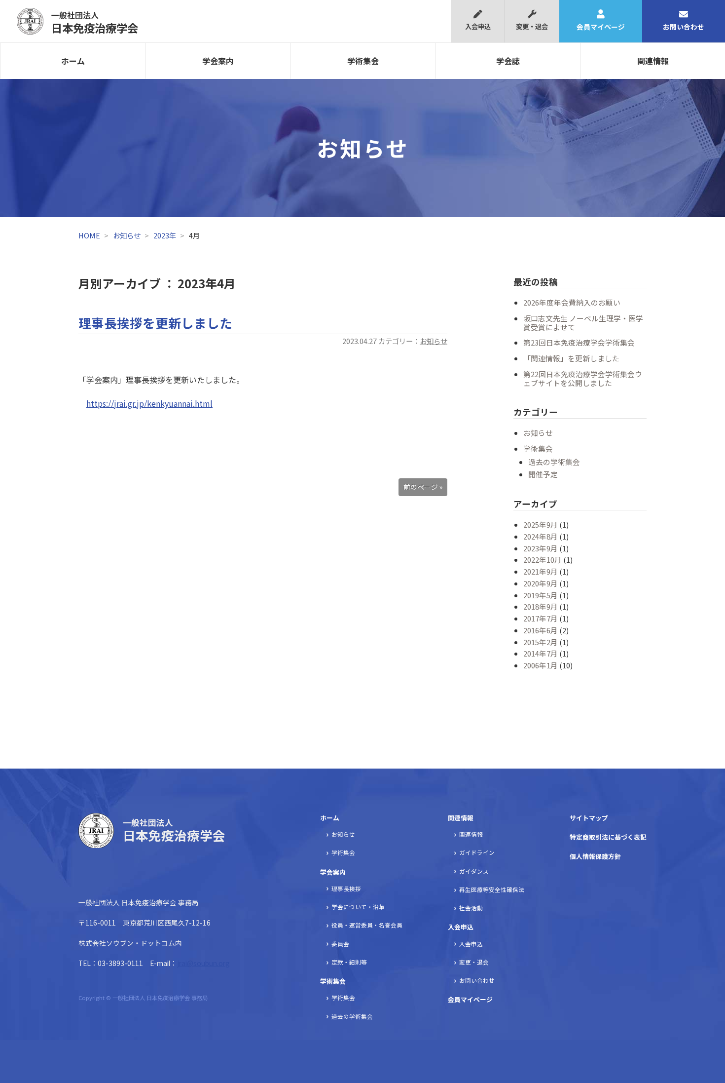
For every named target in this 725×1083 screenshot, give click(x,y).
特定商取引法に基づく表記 (608, 837)
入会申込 (478, 26)
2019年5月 (540, 595)
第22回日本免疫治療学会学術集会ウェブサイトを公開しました (582, 378)
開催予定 (543, 474)
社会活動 (471, 908)
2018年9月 (540, 606)
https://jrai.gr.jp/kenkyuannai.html (149, 403)
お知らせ (127, 235)
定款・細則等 (349, 962)
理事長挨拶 (346, 888)
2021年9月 (540, 571)
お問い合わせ (683, 27)
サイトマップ (589, 817)
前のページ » (422, 487)
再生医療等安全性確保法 (491, 889)
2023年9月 (540, 548)
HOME (89, 235)
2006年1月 (540, 665)
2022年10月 (542, 559)
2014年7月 (540, 653)
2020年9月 (540, 583)
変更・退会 (532, 26)
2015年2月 (540, 642)
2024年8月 (540, 536)
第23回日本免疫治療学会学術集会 (579, 342)
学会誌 (508, 61)
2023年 (164, 235)
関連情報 (653, 61)
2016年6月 (540, 630)
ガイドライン (477, 852)
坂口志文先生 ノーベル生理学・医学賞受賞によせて (583, 322)
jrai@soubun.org (203, 963)
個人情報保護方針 (595, 856)
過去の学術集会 (554, 462)
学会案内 (218, 61)
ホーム (73, 61)
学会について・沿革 (358, 907)
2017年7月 (540, 618)
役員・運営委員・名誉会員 (366, 925)
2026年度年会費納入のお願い (571, 302)
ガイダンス (474, 871)
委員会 (340, 944)
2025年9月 (540, 524)
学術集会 (363, 61)
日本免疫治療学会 (94, 22)
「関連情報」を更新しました (571, 358)
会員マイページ (601, 27)
